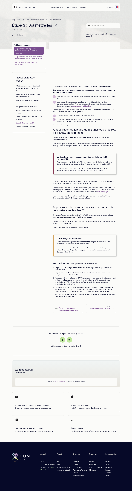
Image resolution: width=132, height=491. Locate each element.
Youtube (108, 473)
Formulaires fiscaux (54, 20)
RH (58, 461)
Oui (62, 340)
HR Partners (77, 467)
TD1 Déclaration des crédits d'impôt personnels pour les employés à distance (28, 88)
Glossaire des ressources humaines (29, 428)
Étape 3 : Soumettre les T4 (25, 123)
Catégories (82, 7)
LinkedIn (108, 461)
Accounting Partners (80, 470)
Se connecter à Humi (57, 7)
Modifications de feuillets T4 (25, 127)
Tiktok (107, 476)
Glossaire (92, 470)
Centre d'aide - (47, 468)
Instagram (108, 467)
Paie (27, 20)
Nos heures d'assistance (80, 405)
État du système (72, 7)
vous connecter (60, 382)
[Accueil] (15, 7)
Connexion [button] (109, 7)
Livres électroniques (96, 467)
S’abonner (20, 35)
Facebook (108, 470)
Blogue (91, 461)
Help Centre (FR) (18, 20)
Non (69, 340)
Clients (75, 464)
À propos (76, 461)
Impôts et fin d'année (38, 20)
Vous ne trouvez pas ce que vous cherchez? (32, 405)
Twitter (107, 464)
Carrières (76, 473)
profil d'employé (102, 192)
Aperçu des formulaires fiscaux (26, 107)
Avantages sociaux (63, 467)
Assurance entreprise (64, 470)
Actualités (92, 464)
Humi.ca (43, 461)
